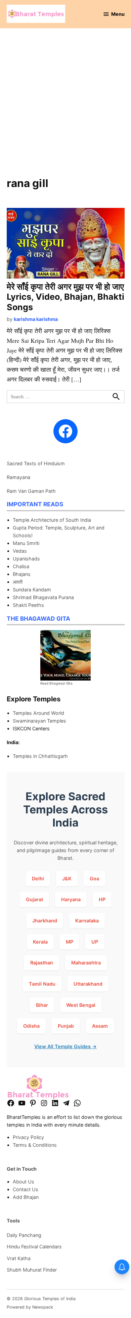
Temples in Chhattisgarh (40, 756)
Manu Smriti (26, 543)
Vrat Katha (19, 1258)
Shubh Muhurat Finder (32, 1270)
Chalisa (21, 566)
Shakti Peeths (28, 605)
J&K (67, 878)
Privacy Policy (28, 1137)
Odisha (31, 1026)
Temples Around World (38, 713)
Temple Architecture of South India (52, 520)
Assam (100, 1026)
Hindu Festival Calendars (34, 1246)
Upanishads (26, 558)
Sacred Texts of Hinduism (36, 463)
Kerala (40, 942)
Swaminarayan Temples (39, 721)
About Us (23, 1181)
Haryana (71, 899)
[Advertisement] (65, 106)
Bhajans (22, 574)
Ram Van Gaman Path (31, 491)
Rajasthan (41, 962)
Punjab (66, 1026)
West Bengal (80, 1005)
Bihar (42, 1005)
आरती (18, 582)
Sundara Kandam (32, 589)
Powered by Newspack (30, 1307)
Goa (94, 878)
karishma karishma (36, 319)
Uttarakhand (88, 984)
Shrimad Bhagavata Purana (43, 597)
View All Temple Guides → (65, 1046)
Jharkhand (44, 920)
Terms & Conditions (35, 1145)
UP (94, 942)
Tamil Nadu (42, 984)
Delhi (38, 878)
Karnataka (87, 920)
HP (102, 899)
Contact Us (25, 1189)
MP (69, 942)
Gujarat (34, 899)
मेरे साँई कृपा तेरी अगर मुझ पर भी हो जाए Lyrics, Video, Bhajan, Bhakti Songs (65, 297)
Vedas (20, 551)
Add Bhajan (26, 1197)
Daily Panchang (24, 1235)
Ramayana (18, 477)
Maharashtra (86, 962)
